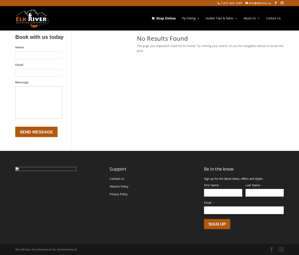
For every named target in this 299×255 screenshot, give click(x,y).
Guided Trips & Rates (220, 18)
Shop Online (166, 18)
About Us (250, 18)
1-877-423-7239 (231, 3)
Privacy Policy (119, 194)
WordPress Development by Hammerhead (46, 249)
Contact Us (273, 18)
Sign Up (217, 224)
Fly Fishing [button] (188, 18)
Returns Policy (119, 186)
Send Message (36, 132)
